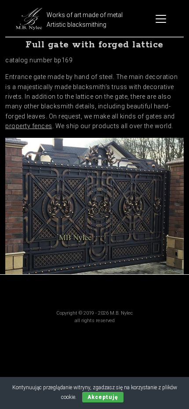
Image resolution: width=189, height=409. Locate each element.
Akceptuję (102, 397)
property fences (28, 125)
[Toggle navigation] (161, 19)
